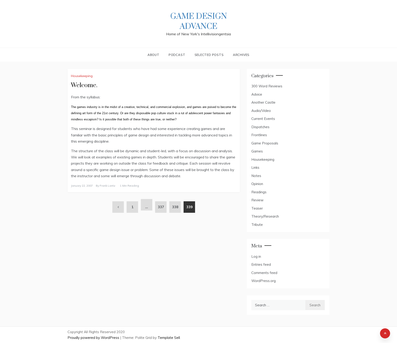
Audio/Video (261, 110)
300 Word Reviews (266, 86)
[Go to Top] (385, 333)
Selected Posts (209, 55)
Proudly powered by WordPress (94, 337)
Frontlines (259, 135)
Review (257, 200)
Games (257, 151)
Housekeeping (82, 76)
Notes (256, 176)
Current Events (263, 118)
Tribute (257, 224)
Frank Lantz (107, 185)
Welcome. (84, 85)
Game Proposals (264, 143)
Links (255, 167)
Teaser (257, 208)
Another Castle (263, 102)
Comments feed (264, 273)
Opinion (257, 184)
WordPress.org (263, 281)
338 (175, 207)
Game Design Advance (198, 21)
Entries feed (261, 264)
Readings (259, 192)
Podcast (177, 55)
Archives (241, 55)
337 (161, 207)
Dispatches (260, 127)
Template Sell (169, 337)
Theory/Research (265, 216)
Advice (256, 94)
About (153, 55)
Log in (256, 256)
